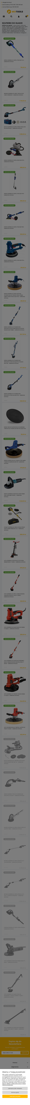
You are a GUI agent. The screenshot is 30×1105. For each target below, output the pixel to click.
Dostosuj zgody (15, 1092)
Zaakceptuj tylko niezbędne (15, 1088)
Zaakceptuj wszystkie (15, 1096)
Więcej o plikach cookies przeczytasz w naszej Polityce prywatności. (14, 1084)
